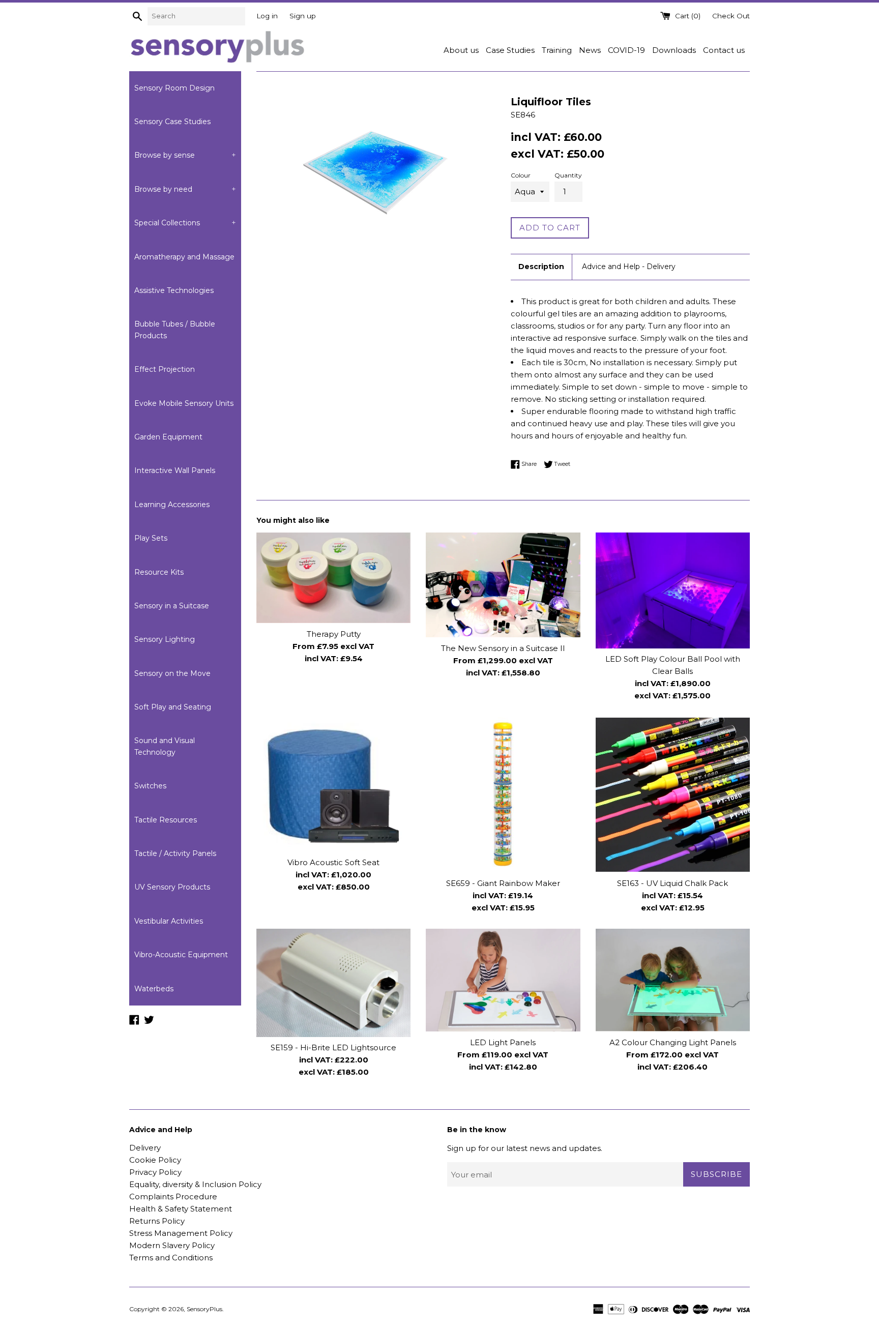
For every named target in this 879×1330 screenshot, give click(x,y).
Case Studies (510, 50)
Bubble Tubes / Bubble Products (174, 329)
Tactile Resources (165, 819)
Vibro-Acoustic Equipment (181, 954)
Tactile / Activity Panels (175, 853)
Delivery (145, 1147)
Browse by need (185, 189)
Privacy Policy (155, 1172)
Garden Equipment (168, 436)
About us (461, 50)
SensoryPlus (204, 1309)
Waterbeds (153, 988)
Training (557, 50)
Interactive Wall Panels (174, 470)
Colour (521, 175)
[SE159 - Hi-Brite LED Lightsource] (333, 983)
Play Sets (150, 538)
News (590, 50)
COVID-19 (626, 50)
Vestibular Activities (168, 921)
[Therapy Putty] (333, 578)
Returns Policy (157, 1221)
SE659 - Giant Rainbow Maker (503, 883)
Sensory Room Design (174, 88)
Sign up (302, 16)
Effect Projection (164, 369)
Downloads (674, 50)
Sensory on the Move (172, 673)
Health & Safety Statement (180, 1209)
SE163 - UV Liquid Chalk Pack (672, 883)
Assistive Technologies (174, 290)
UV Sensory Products (172, 887)
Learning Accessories (172, 504)
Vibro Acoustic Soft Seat (333, 862)
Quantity (568, 175)
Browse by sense (185, 155)
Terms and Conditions (171, 1257)
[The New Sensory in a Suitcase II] (503, 585)
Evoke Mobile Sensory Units (183, 403)
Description (541, 266)
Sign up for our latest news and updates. (524, 1148)
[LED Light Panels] (503, 980)
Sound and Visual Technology (164, 746)
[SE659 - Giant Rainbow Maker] (503, 795)
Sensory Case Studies (172, 121)
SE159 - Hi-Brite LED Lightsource (333, 1048)
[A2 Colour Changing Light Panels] (673, 980)
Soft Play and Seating (172, 707)
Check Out (731, 16)
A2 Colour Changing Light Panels (672, 1042)
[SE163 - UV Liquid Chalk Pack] (673, 795)
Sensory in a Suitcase (171, 605)
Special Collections (185, 222)
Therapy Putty (334, 634)
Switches (150, 785)
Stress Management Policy (180, 1233)
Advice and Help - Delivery (629, 266)
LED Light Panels (503, 1042)
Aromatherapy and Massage (184, 256)
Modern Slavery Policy (172, 1245)
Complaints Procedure (173, 1196)
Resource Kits (159, 572)
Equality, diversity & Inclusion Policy (195, 1184)
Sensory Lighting (164, 639)
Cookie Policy (155, 1160)
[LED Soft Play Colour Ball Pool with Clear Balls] (673, 590)
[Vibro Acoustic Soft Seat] (333, 784)
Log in (267, 16)
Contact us (724, 50)
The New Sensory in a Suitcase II (503, 648)
